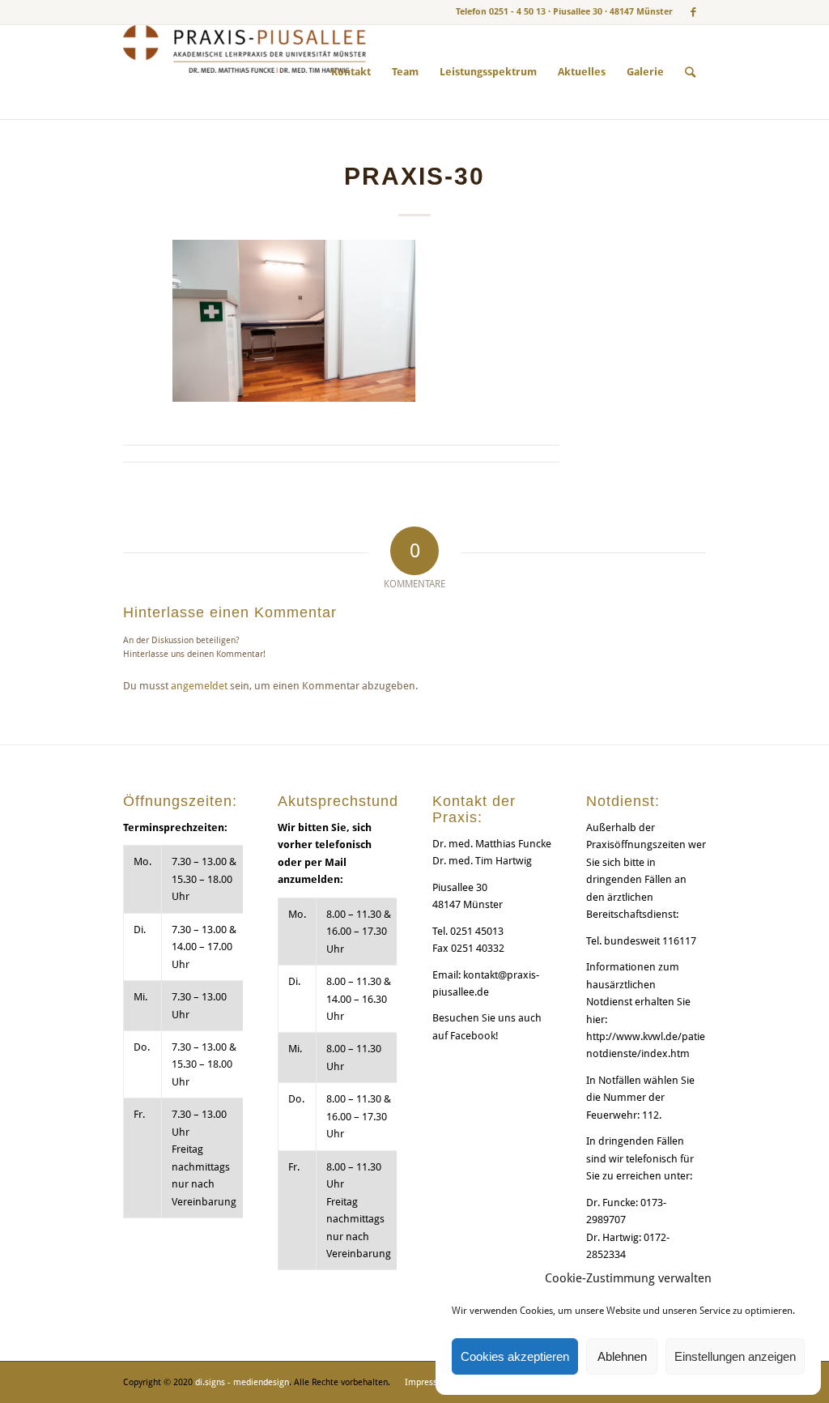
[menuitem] (351, 72)
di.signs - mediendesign (242, 1382)
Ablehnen (622, 1356)
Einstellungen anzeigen (735, 1356)
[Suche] (690, 72)
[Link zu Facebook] (694, 12)
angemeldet (199, 686)
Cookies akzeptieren (515, 1356)
